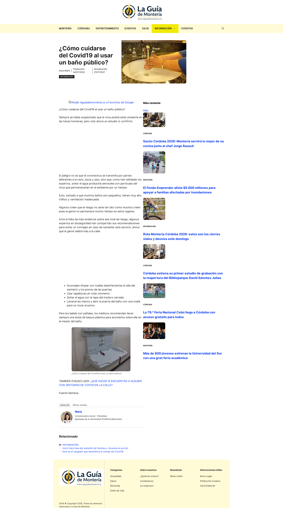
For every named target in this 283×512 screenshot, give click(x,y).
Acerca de (64, 405)
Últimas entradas (80, 405)
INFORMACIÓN (163, 28)
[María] (67, 422)
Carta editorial (207, 485)
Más (145, 110)
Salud (113, 481)
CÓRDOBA (84, 28)
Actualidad (115, 476)
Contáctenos (146, 481)
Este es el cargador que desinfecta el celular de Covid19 (92, 451)
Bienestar (115, 485)
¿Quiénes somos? (149, 476)
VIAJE (145, 28)
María (67, 70)
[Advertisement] (101, 149)
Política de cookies (210, 481)
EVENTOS (130, 28)
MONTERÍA (65, 28)
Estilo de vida (117, 490)
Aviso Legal (206, 476)
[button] (223, 28)
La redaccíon (146, 485)
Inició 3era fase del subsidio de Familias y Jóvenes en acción (95, 448)
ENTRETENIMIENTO (107, 28)
